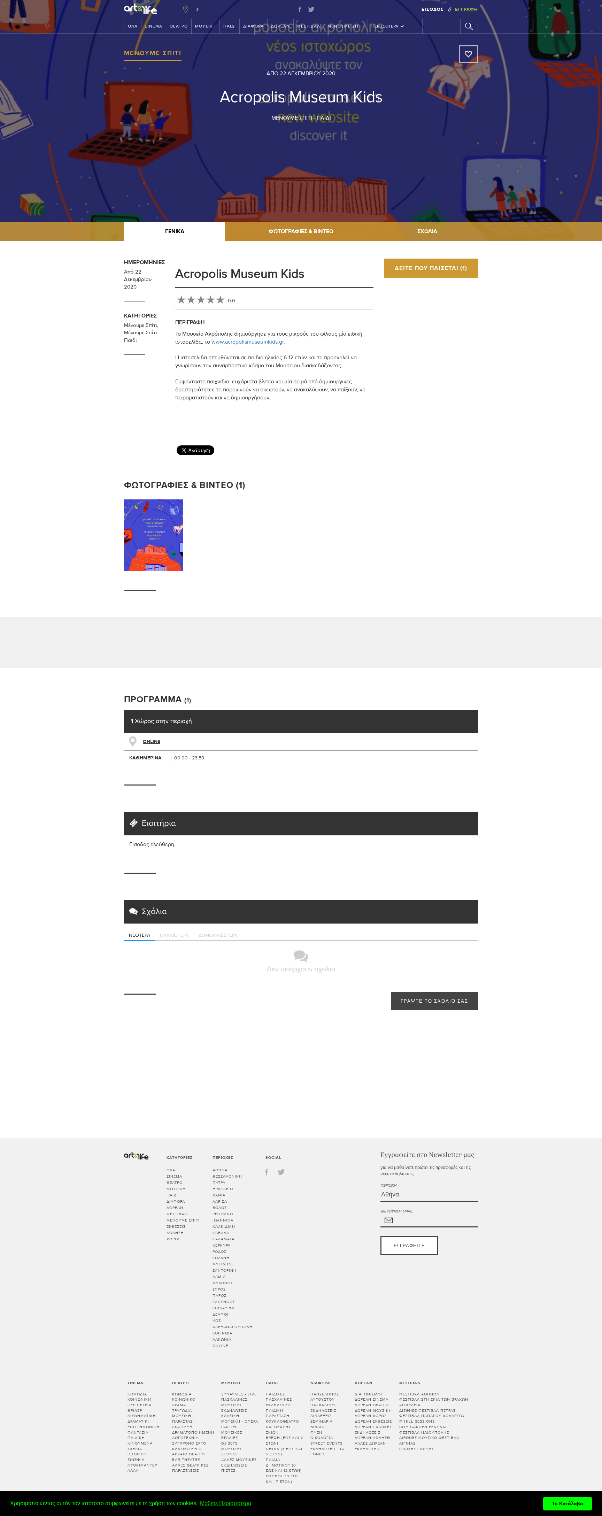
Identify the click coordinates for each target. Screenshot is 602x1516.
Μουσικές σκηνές (231, 1451)
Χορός (173, 1239)
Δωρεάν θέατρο (372, 1405)
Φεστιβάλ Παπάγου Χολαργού (432, 1416)
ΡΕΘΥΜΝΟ (223, 1214)
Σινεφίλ (136, 1460)
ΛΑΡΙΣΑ (220, 1201)
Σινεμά (153, 26)
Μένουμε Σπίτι (345, 26)
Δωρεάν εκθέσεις (373, 1421)
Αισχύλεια (409, 1405)
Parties (229, 1427)
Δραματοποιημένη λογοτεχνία (193, 1435)
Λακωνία (222, 1339)
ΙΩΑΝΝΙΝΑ (223, 1220)
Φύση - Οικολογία (321, 1435)
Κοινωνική (139, 1399)
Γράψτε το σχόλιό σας (434, 1001)
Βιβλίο (317, 1427)
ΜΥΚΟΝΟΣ (223, 1283)
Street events (326, 1443)
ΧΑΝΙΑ (219, 1195)
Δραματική (139, 1421)
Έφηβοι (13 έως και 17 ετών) (282, 1479)
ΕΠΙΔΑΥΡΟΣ (224, 1308)
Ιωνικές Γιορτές (416, 1449)
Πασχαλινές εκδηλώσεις (323, 1407)
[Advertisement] (483, 418)
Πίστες (228, 1470)
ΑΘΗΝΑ (220, 1170)
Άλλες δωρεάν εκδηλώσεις (370, 1446)
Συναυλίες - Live (239, 1394)
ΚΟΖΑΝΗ (221, 1258)
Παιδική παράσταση (278, 1413)
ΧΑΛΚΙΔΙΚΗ (224, 1226)
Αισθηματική (142, 1416)
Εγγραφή (466, 9)
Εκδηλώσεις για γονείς (327, 1451)
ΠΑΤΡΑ (219, 1183)
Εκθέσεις (176, 1226)
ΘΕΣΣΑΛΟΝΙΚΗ (227, 1176)
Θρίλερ (135, 1410)
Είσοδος (433, 9)
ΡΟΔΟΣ (219, 1252)
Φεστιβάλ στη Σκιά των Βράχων (433, 1399)
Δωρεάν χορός (371, 1416)
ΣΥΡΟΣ (219, 1289)
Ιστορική (137, 1454)
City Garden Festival (423, 1427)
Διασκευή (182, 1427)
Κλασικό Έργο (187, 1449)
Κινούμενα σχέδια (140, 1446)
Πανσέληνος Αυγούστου (324, 1397)
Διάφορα (253, 26)
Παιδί (229, 26)
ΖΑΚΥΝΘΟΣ (224, 1302)
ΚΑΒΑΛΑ (221, 1233)
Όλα (133, 26)
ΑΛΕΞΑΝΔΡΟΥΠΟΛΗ (233, 1327)
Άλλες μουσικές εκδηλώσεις (239, 1462)
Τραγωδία (182, 1410)
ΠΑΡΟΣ (219, 1295)
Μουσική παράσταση (184, 1418)
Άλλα (133, 1470)
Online (151, 741)
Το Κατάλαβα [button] (567, 1503)
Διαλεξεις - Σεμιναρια (322, 1418)
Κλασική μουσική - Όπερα (239, 1418)
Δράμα (179, 1405)
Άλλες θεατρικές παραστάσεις (190, 1468)
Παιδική (136, 1438)
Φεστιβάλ (308, 26)
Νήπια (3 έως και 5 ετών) (284, 1451)
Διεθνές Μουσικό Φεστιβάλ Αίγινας (429, 1440)
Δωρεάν (280, 26)
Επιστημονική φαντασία (144, 1429)
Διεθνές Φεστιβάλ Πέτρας (427, 1410)
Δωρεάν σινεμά (371, 1399)
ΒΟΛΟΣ (220, 1208)
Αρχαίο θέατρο (188, 1454)
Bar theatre (186, 1460)
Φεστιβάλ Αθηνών (419, 1394)
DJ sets (229, 1443)
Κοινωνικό (183, 1399)
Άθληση (175, 1233)
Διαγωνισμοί (368, 1394)
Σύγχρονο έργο (189, 1443)
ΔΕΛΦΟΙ (221, 1314)
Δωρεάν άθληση (372, 1438)
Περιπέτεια (140, 1405)
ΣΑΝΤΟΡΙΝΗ (225, 1270)
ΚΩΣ (217, 1321)
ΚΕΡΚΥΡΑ (222, 1245)
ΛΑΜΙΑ (219, 1277)
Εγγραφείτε (409, 1246)
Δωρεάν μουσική (373, 1410)
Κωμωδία (137, 1394)
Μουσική (205, 26)
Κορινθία (222, 1333)
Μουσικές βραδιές (231, 1435)
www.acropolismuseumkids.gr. (248, 342)
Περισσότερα (384, 26)
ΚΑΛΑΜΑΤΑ (223, 1239)
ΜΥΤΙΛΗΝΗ (224, 1264)
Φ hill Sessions (417, 1421)
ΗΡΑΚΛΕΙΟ (223, 1189)
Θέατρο (179, 26)
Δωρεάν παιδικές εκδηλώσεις (373, 1429)
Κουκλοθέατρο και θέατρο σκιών (282, 1426)
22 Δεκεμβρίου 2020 (307, 73)
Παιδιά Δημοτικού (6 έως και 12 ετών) (284, 1465)
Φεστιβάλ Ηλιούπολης (424, 1432)
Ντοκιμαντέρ (142, 1465)
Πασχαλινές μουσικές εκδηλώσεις (234, 1405)
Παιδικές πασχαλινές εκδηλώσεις (279, 1399)
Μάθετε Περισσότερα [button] (225, 1503)
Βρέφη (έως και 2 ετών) (284, 1440)
